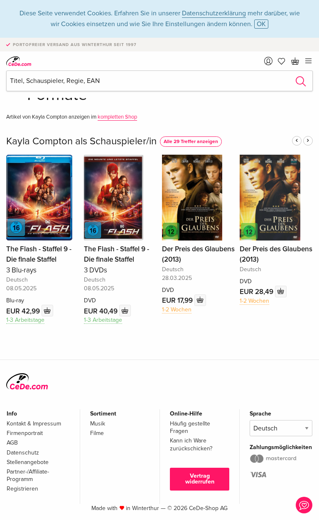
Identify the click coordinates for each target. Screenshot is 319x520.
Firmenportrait (25, 433)
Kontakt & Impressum (34, 423)
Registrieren (22, 488)
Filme (97, 433)
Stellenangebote (28, 462)
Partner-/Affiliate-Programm (28, 475)
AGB (12, 442)
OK (261, 24)
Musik (97, 423)
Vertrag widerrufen (199, 478)
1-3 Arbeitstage (25, 319)
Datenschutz (23, 452)
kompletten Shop (117, 117)
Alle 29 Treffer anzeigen (191, 142)
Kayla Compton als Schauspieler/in (81, 141)
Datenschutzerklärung (214, 13)
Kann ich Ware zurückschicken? (191, 444)
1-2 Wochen (176, 309)
